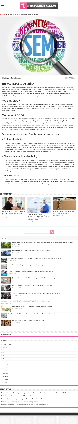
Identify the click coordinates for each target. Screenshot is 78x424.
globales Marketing (29, 143)
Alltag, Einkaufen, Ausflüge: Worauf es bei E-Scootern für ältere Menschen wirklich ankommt (33, 314)
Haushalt (5, 365)
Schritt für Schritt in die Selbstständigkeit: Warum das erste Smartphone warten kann (31, 271)
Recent (4, 238)
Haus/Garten (6, 362)
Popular (10, 238)
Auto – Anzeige (7, 344)
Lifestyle (5, 370)
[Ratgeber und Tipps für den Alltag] (39, 5)
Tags (24, 238)
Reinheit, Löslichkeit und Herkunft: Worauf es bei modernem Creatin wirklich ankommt (36, 293)
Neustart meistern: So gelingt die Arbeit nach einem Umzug (63, 212)
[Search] (52, 232)
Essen (4, 350)
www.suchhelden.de (49, 125)
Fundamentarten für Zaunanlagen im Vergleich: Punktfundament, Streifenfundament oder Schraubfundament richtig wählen (36, 393)
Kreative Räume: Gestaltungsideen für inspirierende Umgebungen (26, 265)
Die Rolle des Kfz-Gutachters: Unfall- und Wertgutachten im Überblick (31, 250)
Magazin (5, 373)
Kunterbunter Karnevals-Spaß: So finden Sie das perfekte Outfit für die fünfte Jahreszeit (25, 301)
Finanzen (5, 356)
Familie (5, 353)
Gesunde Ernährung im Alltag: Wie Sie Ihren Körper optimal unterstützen (32, 306)
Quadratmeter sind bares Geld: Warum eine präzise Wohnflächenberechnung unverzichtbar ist (38, 278)
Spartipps (5, 379)
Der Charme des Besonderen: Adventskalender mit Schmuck (28, 320)
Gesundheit (6, 359)
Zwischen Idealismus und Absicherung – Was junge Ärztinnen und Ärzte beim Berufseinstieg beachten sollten (38, 217)
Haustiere (5, 368)
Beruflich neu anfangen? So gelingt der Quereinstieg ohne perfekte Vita (13, 213)
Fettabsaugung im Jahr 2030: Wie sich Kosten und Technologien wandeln (32, 285)
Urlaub (5, 382)
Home (9, 14)
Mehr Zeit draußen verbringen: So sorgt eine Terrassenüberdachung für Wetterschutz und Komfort (35, 258)
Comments (18, 238)
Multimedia (6, 376)
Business (14, 14)
